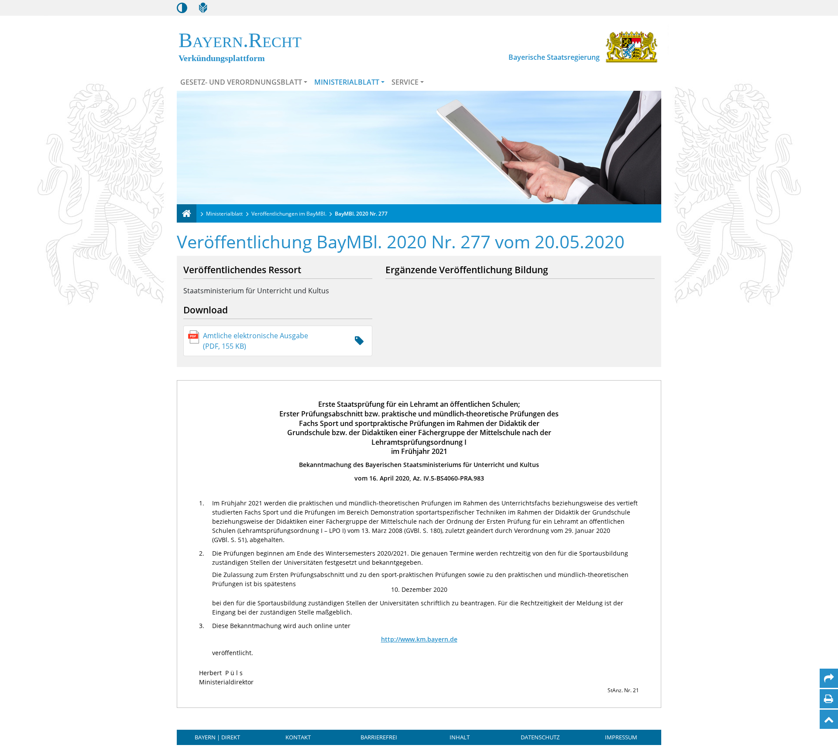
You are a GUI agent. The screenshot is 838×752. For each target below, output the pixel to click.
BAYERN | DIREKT (217, 737)
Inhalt (460, 737)
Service (405, 82)
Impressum (621, 737)
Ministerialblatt (346, 82)
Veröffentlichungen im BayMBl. (288, 213)
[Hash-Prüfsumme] (359, 341)
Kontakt (298, 737)
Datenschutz (540, 737)
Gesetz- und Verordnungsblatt (241, 82)
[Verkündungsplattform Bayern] (186, 213)
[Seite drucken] (829, 698)
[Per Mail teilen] (829, 678)
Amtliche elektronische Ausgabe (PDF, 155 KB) (255, 341)
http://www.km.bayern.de (419, 639)
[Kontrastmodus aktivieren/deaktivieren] (182, 8)
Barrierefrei (379, 737)
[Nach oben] (829, 719)
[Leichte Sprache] (203, 8)
